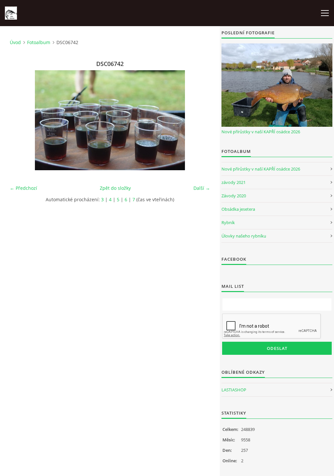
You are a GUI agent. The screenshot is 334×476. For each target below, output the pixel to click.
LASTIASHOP (233, 390)
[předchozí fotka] (20, 120)
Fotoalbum (38, 42)
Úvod (15, 42)
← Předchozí (23, 188)
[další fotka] (199, 120)
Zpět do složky (115, 188)
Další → (201, 188)
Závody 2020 (233, 196)
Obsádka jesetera (238, 209)
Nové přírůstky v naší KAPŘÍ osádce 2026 (260, 132)
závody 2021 (233, 182)
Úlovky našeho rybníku (243, 236)
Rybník (228, 222)
